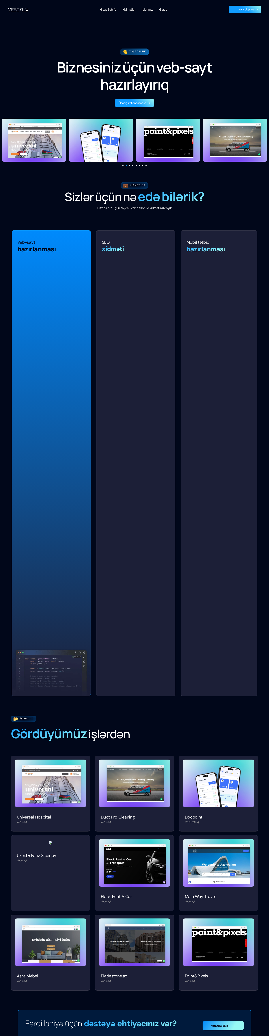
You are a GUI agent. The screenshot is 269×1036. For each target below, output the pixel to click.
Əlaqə (163, 9)
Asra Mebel (27, 976)
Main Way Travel (200, 896)
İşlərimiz (147, 9)
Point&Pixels (196, 976)
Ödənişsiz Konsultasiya (132, 103)
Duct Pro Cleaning (118, 817)
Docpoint (194, 817)
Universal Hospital (34, 817)
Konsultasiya (246, 9)
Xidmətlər (129, 9)
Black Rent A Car (116, 896)
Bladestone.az (114, 976)
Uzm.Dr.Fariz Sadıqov (36, 855)
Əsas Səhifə (108, 9)
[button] (123, 165)
